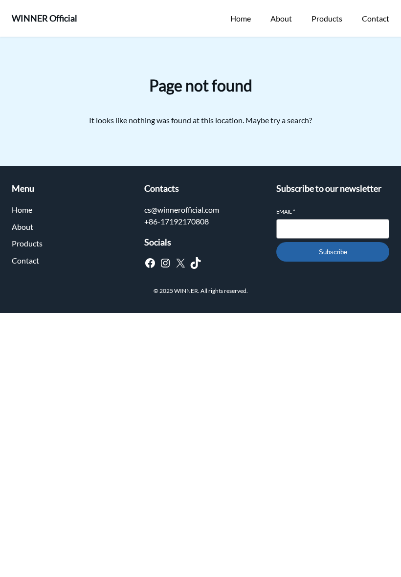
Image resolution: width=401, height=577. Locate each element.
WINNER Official (44, 18)
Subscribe (333, 252)
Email (285, 211)
